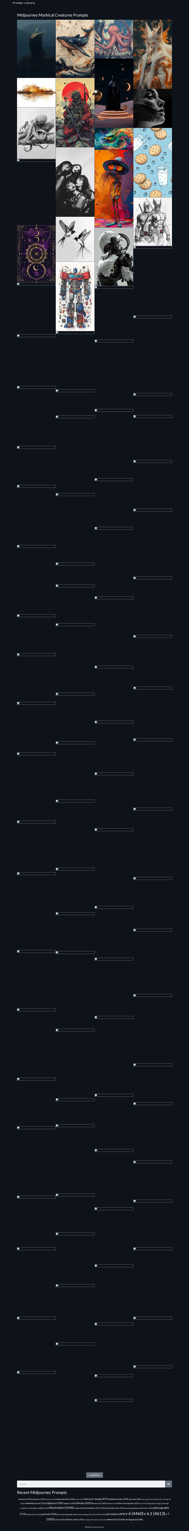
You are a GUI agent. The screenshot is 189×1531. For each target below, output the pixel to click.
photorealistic (33, 1514)
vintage (89, 1520)
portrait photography (67, 1514)
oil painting (131, 1508)
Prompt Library (24, 3)
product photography (86, 1514)
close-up (146, 1499)
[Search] (168, 1484)
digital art (55, 1503)
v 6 (134, 1513)
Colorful (157, 1499)
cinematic (134, 1499)
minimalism (93, 1508)
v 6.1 (154, 1513)
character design (96, 1499)
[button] (94, 1475)
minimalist (107, 1508)
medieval (80, 1508)
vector (60, 1519)
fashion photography (128, 1503)
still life (100, 1514)
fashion (112, 1503)
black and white (65, 1499)
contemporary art (36, 1503)
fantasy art (99, 1503)
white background (131, 1519)
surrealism (115, 1514)
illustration (61, 1507)
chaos (79, 1499)
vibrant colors (74, 1519)
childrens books (118, 1499)
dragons (69, 1503)
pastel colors (145, 1508)
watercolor (100, 1520)
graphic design (157, 1503)
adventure (38, 1499)
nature (119, 1508)
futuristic (144, 1503)
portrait (49, 1514)
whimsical (113, 1519)
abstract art (25, 1499)
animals (51, 1499)
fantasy (83, 1503)
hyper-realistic (41, 1508)
